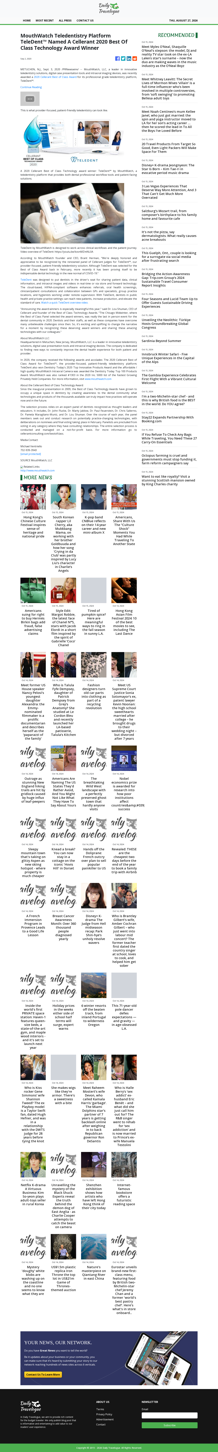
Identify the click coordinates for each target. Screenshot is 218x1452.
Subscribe (170, 1425)
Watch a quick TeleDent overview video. (64, 302)
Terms (100, 1409)
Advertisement (105, 1419)
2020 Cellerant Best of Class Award (55, 77)
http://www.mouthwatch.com (37, 470)
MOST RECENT (45, 20)
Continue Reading (31, 87)
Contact (100, 1424)
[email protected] (30, 454)
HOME (27, 20)
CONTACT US (85, 20)
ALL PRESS (65, 20)
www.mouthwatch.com (98, 379)
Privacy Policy (104, 1414)
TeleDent (26, 279)
